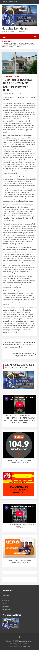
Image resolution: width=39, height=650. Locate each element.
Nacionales (5, 601)
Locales (4, 598)
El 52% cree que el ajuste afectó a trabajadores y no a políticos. (22, 355)
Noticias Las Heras (15, 28)
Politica (15, 76)
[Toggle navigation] (4, 36)
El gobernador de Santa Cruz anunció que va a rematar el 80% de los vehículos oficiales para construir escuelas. (20, 345)
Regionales (5, 606)
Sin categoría (6, 609)
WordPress (26, 646)
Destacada (7, 76)
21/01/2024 (7, 94)
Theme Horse (22, 644)
